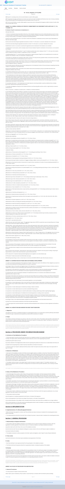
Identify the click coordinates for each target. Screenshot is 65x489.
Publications (22, 482)
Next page (57, 14)
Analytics (49, 5)
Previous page (8, 14)
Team (18, 482)
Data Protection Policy (39, 486)
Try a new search (42, 5)
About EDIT (14, 482)
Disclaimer (28, 486)
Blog (46, 482)
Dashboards (50, 482)
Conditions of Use (33, 486)
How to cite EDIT (29, 482)
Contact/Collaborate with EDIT (39, 482)
